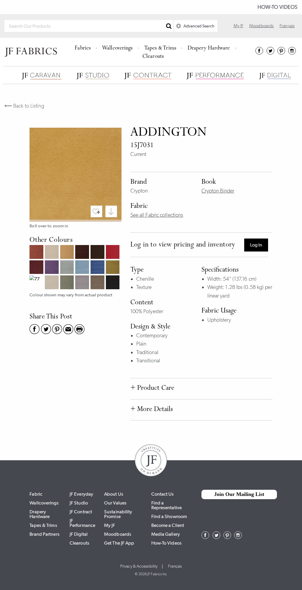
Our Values (115, 503)
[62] (68, 268)
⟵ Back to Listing (24, 106)
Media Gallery (165, 534)
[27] (37, 252)
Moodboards (261, 25)
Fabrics (83, 48)
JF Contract (81, 512)
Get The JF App (119, 543)
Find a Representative (166, 505)
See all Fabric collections (156, 215)
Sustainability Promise (118, 514)
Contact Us (162, 494)
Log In (256, 245)
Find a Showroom (169, 516)
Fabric (35, 494)
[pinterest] (281, 53)
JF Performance (82, 523)
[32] (68, 252)
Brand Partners (44, 534)
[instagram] (292, 53)
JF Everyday (81, 494)
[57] (52, 268)
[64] (83, 268)
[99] (113, 283)
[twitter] (270, 53)
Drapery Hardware (209, 48)
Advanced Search (198, 26)
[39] (98, 252)
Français (287, 25)
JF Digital (79, 534)
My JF (239, 25)
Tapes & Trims (160, 48)
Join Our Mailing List (239, 494)
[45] (113, 252)
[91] (52, 283)
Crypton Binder (217, 191)
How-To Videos (277, 7)
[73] (113, 268)
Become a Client (167, 525)
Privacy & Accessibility (138, 566)
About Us (113, 494)
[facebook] (259, 53)
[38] (83, 252)
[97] (98, 283)
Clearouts (153, 57)
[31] (52, 252)
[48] (37, 268)
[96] (83, 283)
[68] (98, 268)
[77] (37, 283)
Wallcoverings (117, 48)
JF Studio (79, 503)
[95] (68, 283)
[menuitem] (83, 48)
